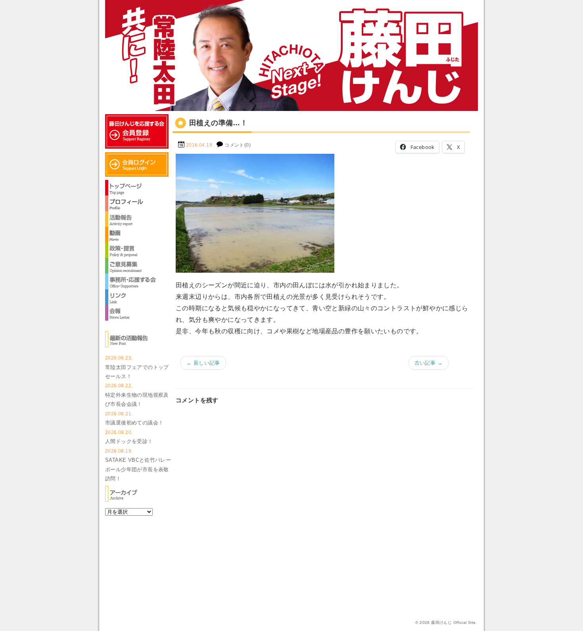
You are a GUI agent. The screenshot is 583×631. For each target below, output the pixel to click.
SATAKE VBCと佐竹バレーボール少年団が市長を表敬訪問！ (138, 469)
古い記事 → (428, 363)
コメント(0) (237, 145)
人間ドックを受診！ (129, 441)
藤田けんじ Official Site (453, 622)
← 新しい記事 (203, 363)
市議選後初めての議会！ (134, 423)
